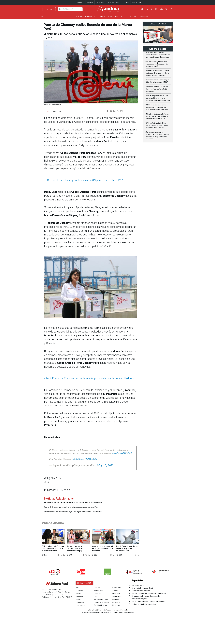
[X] (142, 9)
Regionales (80, 602)
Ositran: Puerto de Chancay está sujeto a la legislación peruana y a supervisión (73, 512)
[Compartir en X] (61, 554)
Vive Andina (136, 2)
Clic (95, 596)
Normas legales (113, 2)
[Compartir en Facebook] (59, 554)
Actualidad (90, 16)
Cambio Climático (100, 605)
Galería (102, 16)
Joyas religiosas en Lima (141, 591)
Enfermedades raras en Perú (142, 588)
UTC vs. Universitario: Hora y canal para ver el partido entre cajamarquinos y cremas (157, 125)
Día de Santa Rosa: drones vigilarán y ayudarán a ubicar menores (127, 548)
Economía (79, 596)
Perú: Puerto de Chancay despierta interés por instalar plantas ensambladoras (73, 502)
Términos (116, 610)
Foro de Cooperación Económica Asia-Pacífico (149, 593)
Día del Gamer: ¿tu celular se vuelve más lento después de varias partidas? (157, 64)
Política (78, 594)
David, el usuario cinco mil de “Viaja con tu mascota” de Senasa (103, 548)
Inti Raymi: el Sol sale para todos (144, 604)
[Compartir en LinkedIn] (64, 554)
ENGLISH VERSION (84, 583)
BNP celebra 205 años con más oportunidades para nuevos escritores (53, 548)
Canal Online (113, 16)
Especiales (100, 2)
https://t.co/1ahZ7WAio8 (122, 453)
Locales (78, 599)
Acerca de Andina (104, 610)
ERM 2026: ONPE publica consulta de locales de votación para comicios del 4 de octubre (158, 55)
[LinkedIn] (147, 9)
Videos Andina (53, 523)
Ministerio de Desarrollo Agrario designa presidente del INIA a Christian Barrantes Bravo (158, 116)
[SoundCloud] (161, 9)
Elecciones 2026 (138, 585)
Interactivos (116, 596)
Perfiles (90, 2)
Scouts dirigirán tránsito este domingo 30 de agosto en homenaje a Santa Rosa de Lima (158, 98)
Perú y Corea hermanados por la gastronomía (148, 601)
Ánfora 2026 (98, 591)
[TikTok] (171, 9)
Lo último (78, 16)
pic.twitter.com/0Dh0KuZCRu (85, 459)
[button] (43, 540)
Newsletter (144, 16)
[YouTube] (151, 9)
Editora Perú (92, 610)
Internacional (80, 605)
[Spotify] (166, 9)
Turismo (126, 2)
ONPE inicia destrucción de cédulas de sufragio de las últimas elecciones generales (157, 107)
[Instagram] (156, 9)
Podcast (133, 16)
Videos (123, 16)
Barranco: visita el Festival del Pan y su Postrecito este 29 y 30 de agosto (158, 89)
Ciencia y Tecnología (101, 602)
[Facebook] (137, 9)
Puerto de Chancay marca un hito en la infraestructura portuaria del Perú (71, 507)
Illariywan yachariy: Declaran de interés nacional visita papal (75, 548)
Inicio (78, 588)
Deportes (97, 594)
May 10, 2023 (105, 465)
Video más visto (158, 23)
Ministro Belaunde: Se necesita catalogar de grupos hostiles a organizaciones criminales (157, 73)
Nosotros (116, 605)
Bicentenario (79, 2)
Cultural (97, 588)
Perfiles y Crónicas (101, 599)
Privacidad (124, 610)
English (49, 9)
